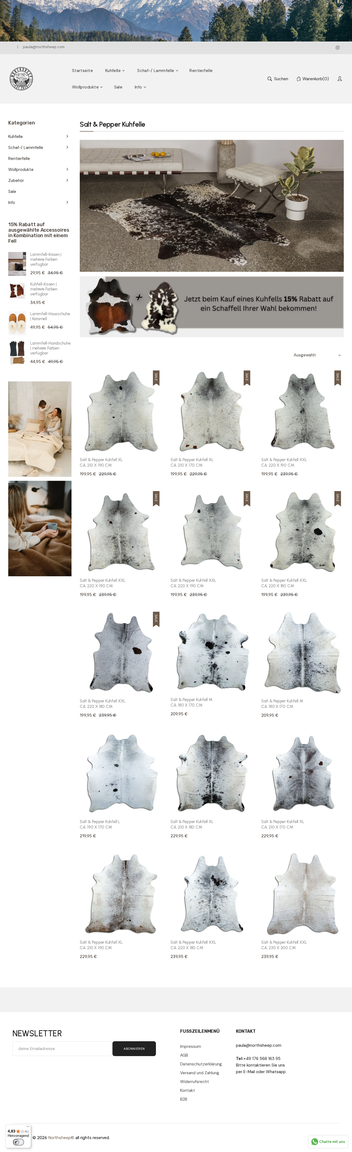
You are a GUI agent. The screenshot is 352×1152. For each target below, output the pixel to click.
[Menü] (27, 1128)
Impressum (190, 1046)
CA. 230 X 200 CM (284, 945)
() (315, 79)
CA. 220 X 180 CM (284, 583)
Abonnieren (134, 1049)
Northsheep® (61, 1137)
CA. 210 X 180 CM (192, 824)
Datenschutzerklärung (201, 1064)
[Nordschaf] (21, 78)
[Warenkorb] (157, 444)
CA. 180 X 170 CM (191, 702)
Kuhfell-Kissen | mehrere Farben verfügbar (43, 289)
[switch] (18, 1142)
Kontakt (187, 1090)
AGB (184, 1055)
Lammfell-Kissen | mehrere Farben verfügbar (45, 259)
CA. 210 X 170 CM (192, 462)
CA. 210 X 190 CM (101, 462)
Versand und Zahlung (199, 1073)
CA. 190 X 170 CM (100, 824)
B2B (183, 1099)
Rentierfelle (19, 158)
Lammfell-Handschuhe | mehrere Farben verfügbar (50, 348)
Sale (12, 191)
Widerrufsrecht (194, 1081)
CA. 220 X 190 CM (284, 462)
